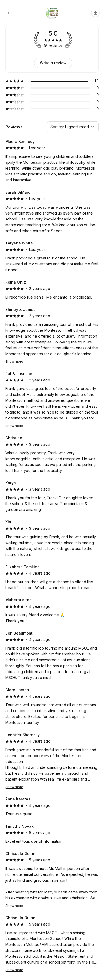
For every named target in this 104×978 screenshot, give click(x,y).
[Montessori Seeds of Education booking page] (8, 13)
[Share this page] (95, 13)
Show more (14, 362)
